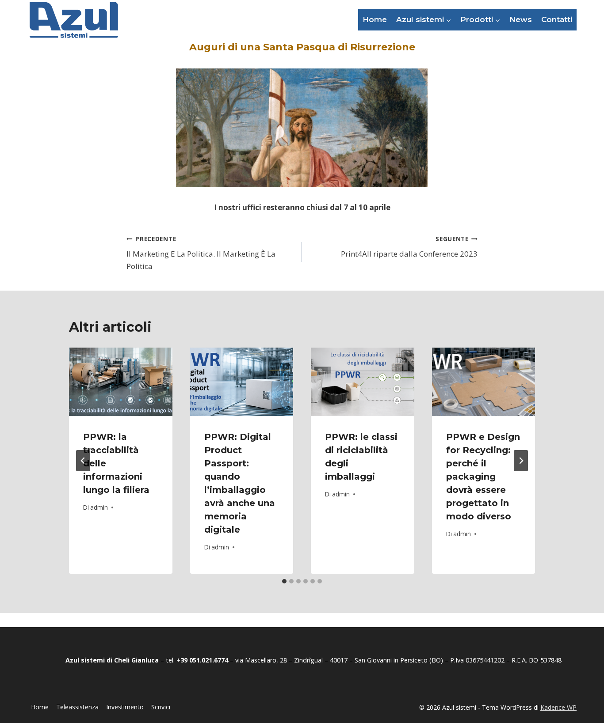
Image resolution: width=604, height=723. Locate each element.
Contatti (556, 19)
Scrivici (160, 707)
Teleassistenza (77, 707)
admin (99, 507)
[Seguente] (521, 460)
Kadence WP (558, 707)
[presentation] (120, 382)
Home (375, 19)
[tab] (284, 581)
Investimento (125, 707)
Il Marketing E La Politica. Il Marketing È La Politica (200, 253)
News (520, 19)
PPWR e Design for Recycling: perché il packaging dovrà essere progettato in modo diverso (483, 477)
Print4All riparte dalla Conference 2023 (409, 247)
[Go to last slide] (83, 460)
